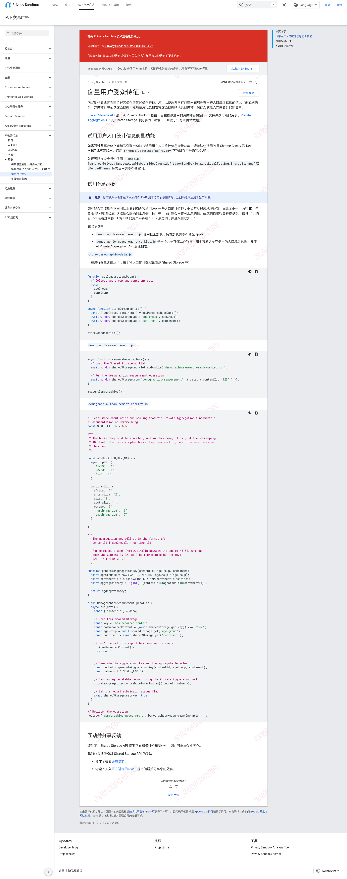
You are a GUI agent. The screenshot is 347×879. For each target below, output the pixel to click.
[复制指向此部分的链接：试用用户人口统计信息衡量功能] (159, 136)
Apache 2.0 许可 (203, 811)
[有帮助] (250, 82)
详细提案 (118, 762)
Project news (67, 853)
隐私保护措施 (110, 5)
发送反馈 (248, 93)
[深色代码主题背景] (250, 271)
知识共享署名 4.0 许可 (142, 811)
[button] (24, 48)
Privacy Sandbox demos (266, 853)
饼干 (68, 5)
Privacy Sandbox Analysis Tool (270, 847)
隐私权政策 (75, 870)
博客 (129, 5)
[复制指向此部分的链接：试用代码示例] (120, 184)
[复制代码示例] (256, 271)
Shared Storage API (101, 115)
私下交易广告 (86, 5)
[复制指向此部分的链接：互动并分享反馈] (125, 735)
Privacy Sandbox (97, 82)
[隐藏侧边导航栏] (48, 872)
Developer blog (68, 847)
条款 (61, 870)
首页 (327, 5)
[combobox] (257, 4)
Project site (162, 847)
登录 (339, 4)
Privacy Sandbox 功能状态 (104, 55)
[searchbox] (27, 33)
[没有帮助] (256, 82)
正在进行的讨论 (123, 769)
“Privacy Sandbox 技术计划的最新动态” (128, 46)
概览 (55, 5)
